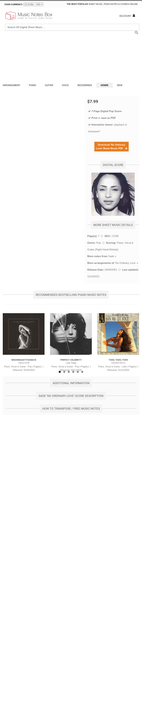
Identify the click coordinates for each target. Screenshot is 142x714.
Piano (32, 85)
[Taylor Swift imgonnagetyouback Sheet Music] (24, 334)
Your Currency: (13, 4)
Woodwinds (84, 85)
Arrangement (11, 85)
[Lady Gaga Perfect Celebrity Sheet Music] (71, 334)
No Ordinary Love (125, 262)
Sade (111, 256)
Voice (65, 85)
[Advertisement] (71, 57)
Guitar (49, 85)
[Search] (135, 11)
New (119, 85)
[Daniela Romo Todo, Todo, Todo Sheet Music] (118, 334)
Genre (104, 85)
